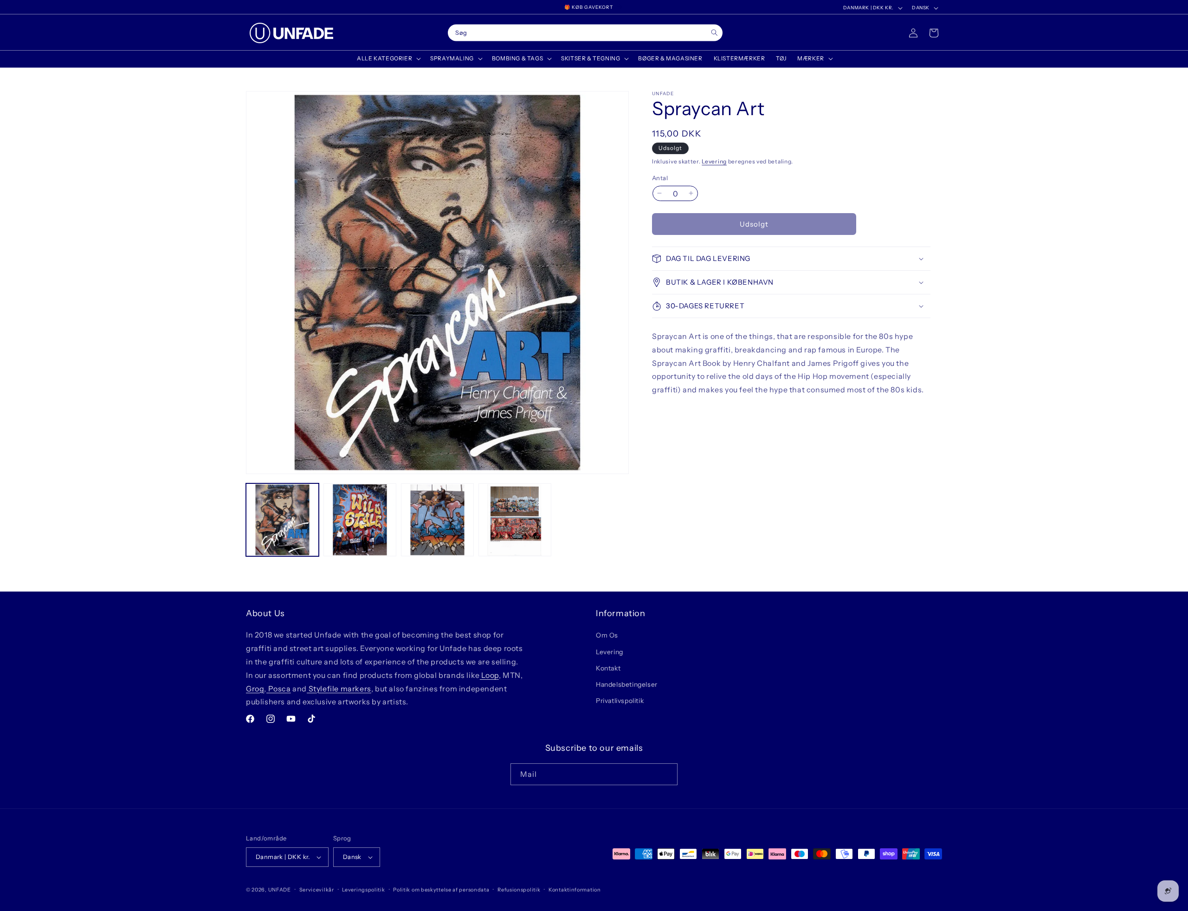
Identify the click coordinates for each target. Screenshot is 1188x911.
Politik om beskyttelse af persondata (441, 889)
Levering (714, 161)
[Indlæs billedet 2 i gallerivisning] (359, 519)
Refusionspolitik (518, 889)
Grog (255, 688)
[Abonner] (667, 774)
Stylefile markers (339, 688)
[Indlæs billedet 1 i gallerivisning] (282, 519)
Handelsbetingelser (627, 684)
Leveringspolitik (363, 889)
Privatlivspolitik (620, 700)
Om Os (607, 635)
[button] (388, 58)
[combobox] (585, 33)
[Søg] (714, 33)
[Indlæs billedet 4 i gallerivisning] (514, 519)
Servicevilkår (316, 889)
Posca (278, 688)
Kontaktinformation (575, 889)
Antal (660, 177)
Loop (489, 675)
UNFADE (279, 889)
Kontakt (608, 668)
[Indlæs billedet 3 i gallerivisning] (437, 519)
